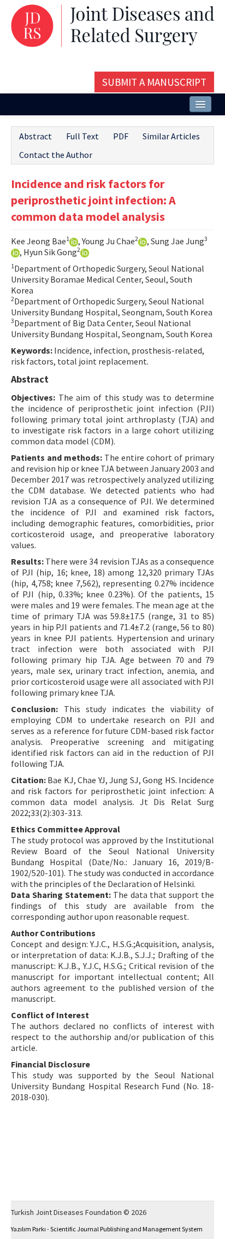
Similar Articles (171, 136)
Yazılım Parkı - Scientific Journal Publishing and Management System (107, 1229)
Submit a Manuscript (154, 82)
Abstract (35, 136)
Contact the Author (55, 154)
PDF (120, 136)
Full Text (82, 136)
